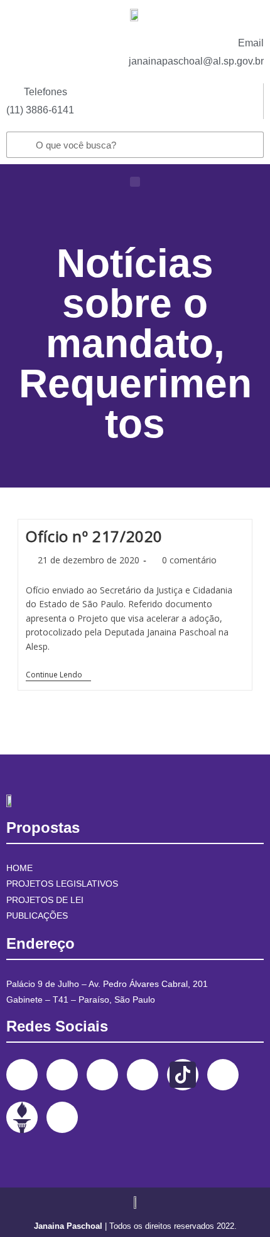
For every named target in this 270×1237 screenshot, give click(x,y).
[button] (135, 182)
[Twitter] (102, 1074)
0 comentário (189, 560)
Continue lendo (58, 675)
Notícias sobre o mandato (130, 303)
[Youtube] (142, 1074)
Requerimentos (135, 403)
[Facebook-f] (22, 1074)
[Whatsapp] (62, 1117)
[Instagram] (62, 1074)
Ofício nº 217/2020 (94, 536)
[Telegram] (223, 1074)
